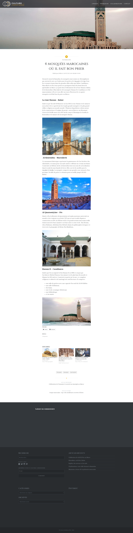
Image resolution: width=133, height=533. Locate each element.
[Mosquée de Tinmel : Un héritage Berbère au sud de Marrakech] (66, 352)
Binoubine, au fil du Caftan (77, 460)
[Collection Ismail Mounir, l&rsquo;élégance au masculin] (82, 352)
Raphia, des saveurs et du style (78, 463)
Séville (51, 170)
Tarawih (76, 81)
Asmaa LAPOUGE (64, 73)
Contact (127, 3)
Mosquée (59, 372)
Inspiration (104, 3)
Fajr (84, 81)
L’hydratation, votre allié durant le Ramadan (82, 466)
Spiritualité (73, 372)
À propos (95, 3)
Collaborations (116, 3)
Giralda (44, 170)
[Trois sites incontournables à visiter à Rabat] (49, 352)
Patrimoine (66, 59)
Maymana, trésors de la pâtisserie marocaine (82, 469)
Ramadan (66, 372)
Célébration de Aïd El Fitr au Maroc (79, 457)
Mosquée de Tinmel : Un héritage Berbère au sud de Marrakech (65, 359)
